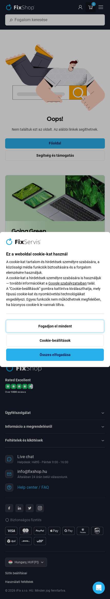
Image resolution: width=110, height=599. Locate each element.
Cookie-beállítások (55, 340)
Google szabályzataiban (67, 283)
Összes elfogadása (55, 355)
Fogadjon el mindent (55, 326)
